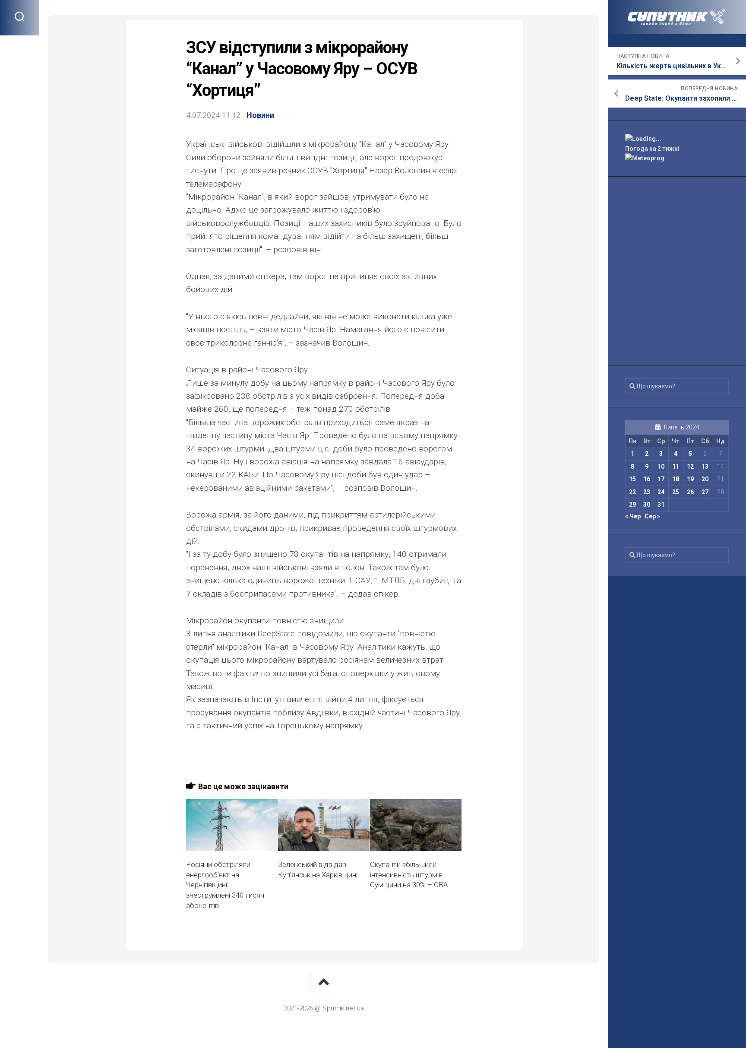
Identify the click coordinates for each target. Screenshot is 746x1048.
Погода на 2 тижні (652, 148)
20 (705, 479)
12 (690, 466)
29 (632, 504)
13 (705, 466)
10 (660, 466)
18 (675, 479)
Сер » (652, 516)
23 (646, 492)
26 (690, 492)
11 (675, 466)
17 (660, 479)
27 (705, 492)
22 (632, 492)
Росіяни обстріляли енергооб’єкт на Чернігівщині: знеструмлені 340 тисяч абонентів (225, 885)
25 (675, 492)
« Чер (633, 516)
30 (646, 504)
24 (660, 492)
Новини (260, 115)
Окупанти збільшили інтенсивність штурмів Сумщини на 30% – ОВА (409, 874)
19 (690, 479)
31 (660, 504)
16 (646, 479)
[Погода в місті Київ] (677, 139)
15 (632, 479)
